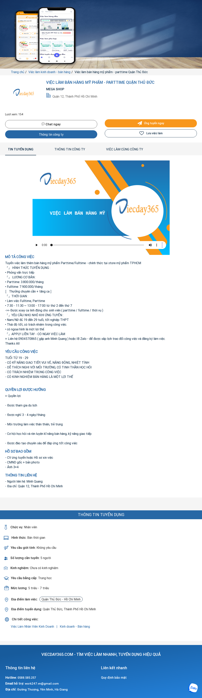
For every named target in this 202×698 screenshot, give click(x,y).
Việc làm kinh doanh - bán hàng (49, 72)
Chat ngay (53, 124)
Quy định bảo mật (114, 677)
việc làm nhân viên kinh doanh (33, 626)
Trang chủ (17, 72)
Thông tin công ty (51, 134)
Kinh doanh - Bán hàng (75, 626)
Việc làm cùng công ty (124, 149)
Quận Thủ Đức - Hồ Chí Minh (61, 599)
